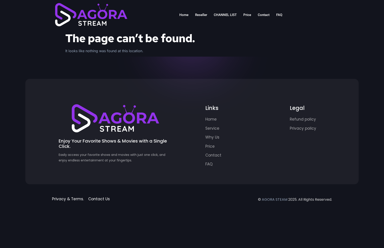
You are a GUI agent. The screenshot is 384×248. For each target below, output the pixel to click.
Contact (264, 15)
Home (183, 15)
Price (247, 15)
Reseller (201, 15)
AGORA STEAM (274, 199)
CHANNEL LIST (225, 15)
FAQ (279, 15)
